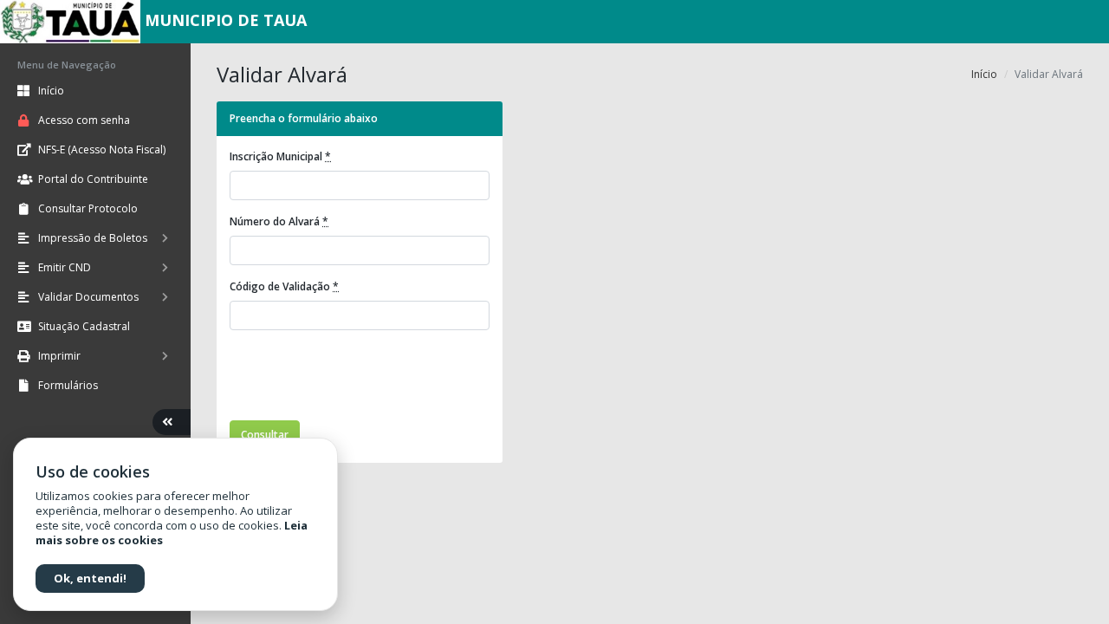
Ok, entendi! (90, 578)
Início (984, 74)
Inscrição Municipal (280, 156)
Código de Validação (284, 286)
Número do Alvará (279, 221)
